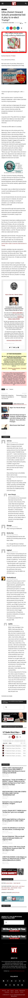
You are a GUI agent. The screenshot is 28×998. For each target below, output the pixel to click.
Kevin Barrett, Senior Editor (8, 22)
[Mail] (11, 980)
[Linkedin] (18, 28)
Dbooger (9, 525)
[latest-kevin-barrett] (12, 874)
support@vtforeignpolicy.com (17, 971)
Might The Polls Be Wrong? (17, 407)
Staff (8, 990)
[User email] (18, 347)
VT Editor (13, 56)
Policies (12, 990)
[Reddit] (15, 980)
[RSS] (23, 980)
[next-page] (5, 432)
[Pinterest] (11, 28)
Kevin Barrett (6, 56)
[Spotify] (5, 985)
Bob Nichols (11, 889)
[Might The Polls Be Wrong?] (5, 410)
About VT (4, 368)
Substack (19, 315)
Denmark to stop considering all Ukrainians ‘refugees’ (12, 802)
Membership (22, 990)
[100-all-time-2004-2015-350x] (14, 931)
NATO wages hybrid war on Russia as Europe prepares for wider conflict (13, 820)
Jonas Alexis (9, 883)
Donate (16, 990)
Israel (7, 389)
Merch (12, 992)
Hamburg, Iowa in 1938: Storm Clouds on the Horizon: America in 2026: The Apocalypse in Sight (13, 848)
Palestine (11, 389)
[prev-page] (2, 432)
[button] (2, 4)
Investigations (4, 418)
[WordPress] (18, 985)
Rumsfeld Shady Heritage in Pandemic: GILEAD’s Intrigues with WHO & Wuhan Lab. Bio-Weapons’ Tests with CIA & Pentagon (18, 418)
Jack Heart (21, 886)
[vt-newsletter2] (12, 901)
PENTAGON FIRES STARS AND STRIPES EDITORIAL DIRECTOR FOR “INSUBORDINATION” (14, 793)
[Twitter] (7, 28)
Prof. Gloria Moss (5, 888)
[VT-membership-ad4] (14, 722)
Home (2, 7)
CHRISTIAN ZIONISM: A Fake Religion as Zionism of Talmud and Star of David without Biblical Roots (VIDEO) (14, 858)
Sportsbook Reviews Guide (19, 994)
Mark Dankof (14, 888)
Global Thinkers (6, 905)
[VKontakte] (14, 985)
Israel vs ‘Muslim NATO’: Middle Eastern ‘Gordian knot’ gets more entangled (14, 811)
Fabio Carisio (15, 886)
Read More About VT (21, 967)
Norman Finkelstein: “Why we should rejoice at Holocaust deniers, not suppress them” (13, 838)
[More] (21, 28)
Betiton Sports (14, 996)
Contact (21, 992)
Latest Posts (5, 764)
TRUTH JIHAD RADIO (17, 312)
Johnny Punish (15, 892)
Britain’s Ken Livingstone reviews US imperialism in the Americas (7, 397)
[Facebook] (12, 347)
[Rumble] (19, 980)
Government (8, 7)
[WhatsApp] (14, 28)
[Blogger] (3, 980)
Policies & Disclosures (14, 368)
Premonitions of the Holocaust (21, 396)
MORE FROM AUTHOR (19, 403)
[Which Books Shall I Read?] (5, 427)
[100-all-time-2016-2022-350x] (14, 939)
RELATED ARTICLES (7, 403)
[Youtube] (14, 347)
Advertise (17, 992)
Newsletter (7, 992)
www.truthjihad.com (9, 343)
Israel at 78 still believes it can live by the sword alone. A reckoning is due (13, 828)
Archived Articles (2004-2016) (14, 340)
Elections (3, 412)
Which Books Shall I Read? (17, 425)
